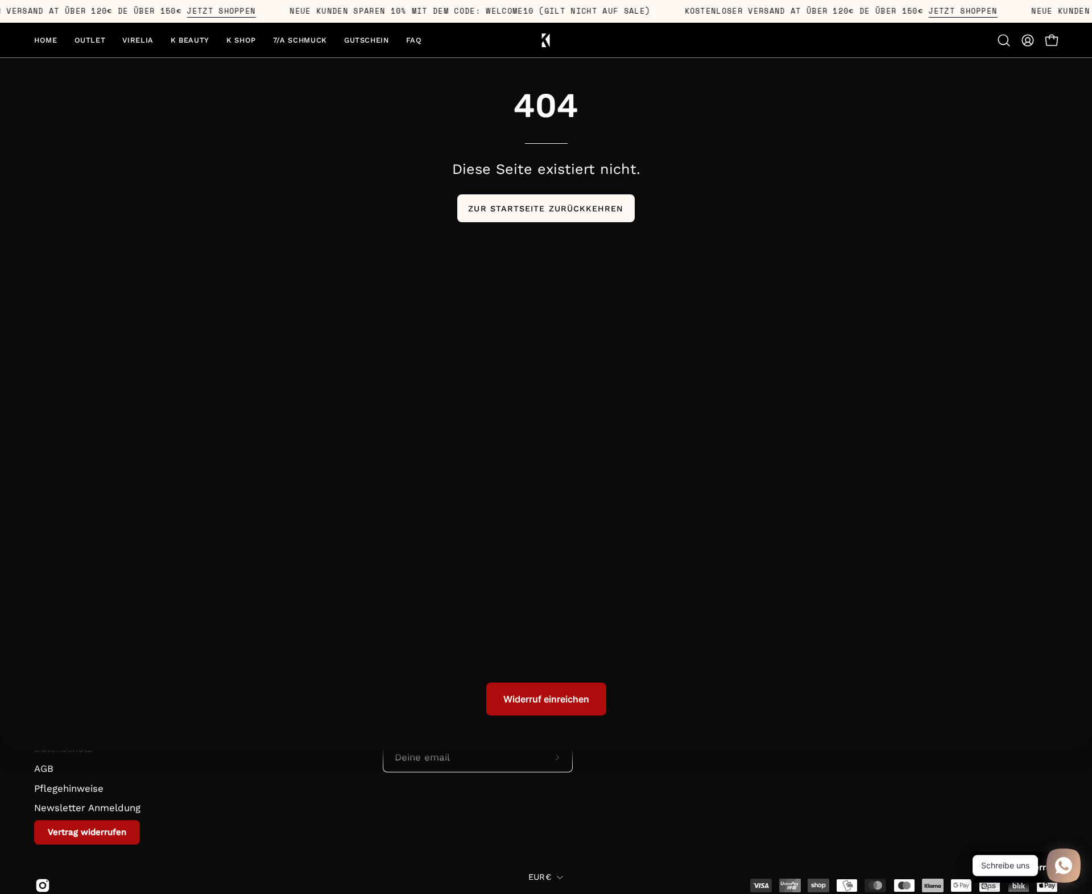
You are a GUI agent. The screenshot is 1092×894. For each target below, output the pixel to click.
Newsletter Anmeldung (87, 807)
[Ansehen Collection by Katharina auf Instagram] (41, 885)
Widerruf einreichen (546, 699)
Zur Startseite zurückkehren (545, 208)
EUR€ (539, 877)
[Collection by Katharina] (546, 40)
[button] (138, 40)
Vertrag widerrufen (87, 831)
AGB (43, 768)
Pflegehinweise (69, 787)
